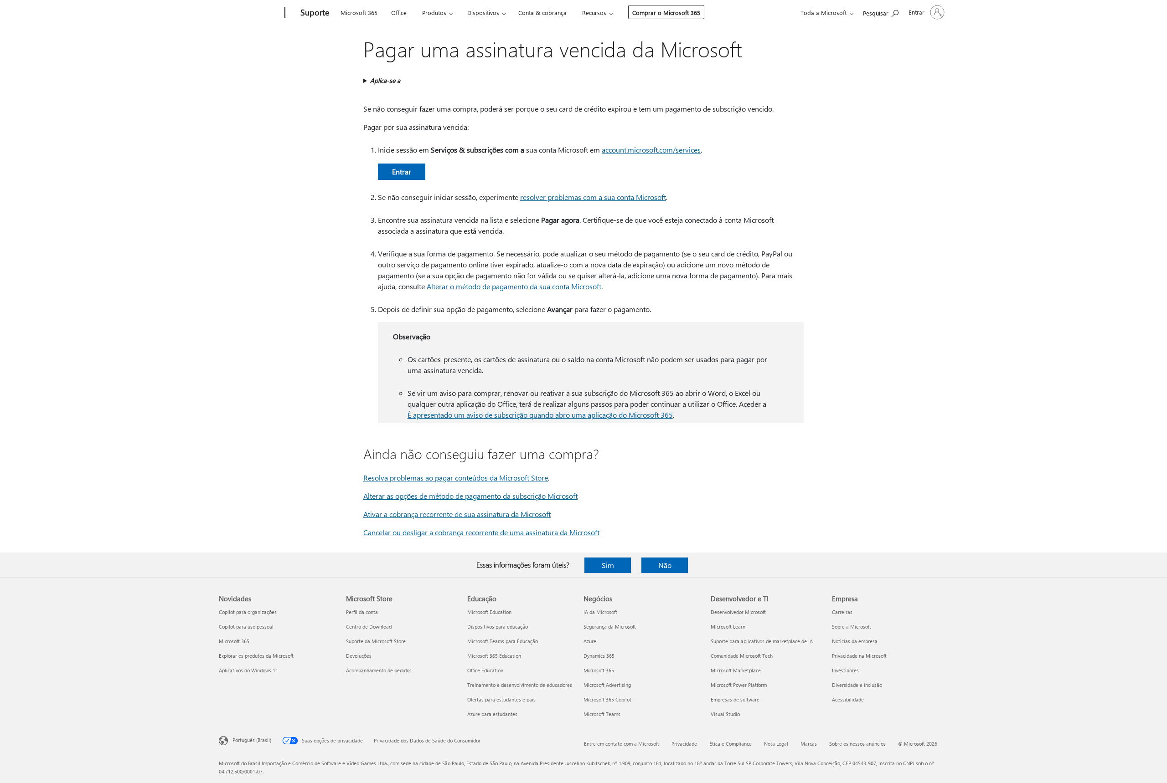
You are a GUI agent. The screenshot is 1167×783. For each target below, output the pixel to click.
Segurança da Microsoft (610, 626)
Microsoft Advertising (607, 684)
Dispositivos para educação (497, 626)
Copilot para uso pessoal (246, 626)
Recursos (594, 12)
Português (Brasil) (251, 740)
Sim (608, 565)
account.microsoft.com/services (651, 149)
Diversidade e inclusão (857, 684)
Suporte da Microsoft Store (376, 641)
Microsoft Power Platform (739, 684)
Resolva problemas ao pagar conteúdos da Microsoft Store (455, 477)
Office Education (485, 670)
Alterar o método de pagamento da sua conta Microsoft (514, 286)
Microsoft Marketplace (736, 670)
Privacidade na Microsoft (859, 655)
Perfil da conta (362, 612)
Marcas (808, 743)
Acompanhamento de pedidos (379, 670)
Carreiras (842, 612)
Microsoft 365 (359, 12)
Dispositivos (483, 12)
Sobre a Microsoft (851, 626)
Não (664, 565)
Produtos (434, 12)
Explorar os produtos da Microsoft (256, 655)
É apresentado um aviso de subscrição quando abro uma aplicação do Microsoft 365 (540, 415)
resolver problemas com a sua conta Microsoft (593, 197)
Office (399, 12)
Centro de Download (369, 626)
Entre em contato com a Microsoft (621, 743)
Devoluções (359, 655)
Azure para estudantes (492, 714)
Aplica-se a (385, 80)
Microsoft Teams (602, 714)
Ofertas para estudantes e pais (501, 699)
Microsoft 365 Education (494, 655)
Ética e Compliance (730, 743)
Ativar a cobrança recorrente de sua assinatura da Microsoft (457, 514)
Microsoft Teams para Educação (502, 641)
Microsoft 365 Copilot (607, 699)
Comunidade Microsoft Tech (742, 655)
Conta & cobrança (542, 12)
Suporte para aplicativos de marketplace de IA (762, 641)
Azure (590, 641)
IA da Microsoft (600, 612)
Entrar (401, 171)
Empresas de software (735, 699)
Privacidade (684, 743)
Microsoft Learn (728, 626)
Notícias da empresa (855, 641)
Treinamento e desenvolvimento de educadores (519, 684)
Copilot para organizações (248, 612)
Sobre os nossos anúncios (857, 743)
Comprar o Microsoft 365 (666, 12)
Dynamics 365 (599, 655)
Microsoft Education (489, 612)
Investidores (845, 670)
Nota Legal (776, 743)
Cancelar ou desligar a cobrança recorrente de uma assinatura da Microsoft (481, 532)
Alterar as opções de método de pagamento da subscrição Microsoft (470, 496)
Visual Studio (725, 714)
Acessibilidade (848, 699)
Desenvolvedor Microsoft (738, 612)
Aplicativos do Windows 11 (248, 670)
